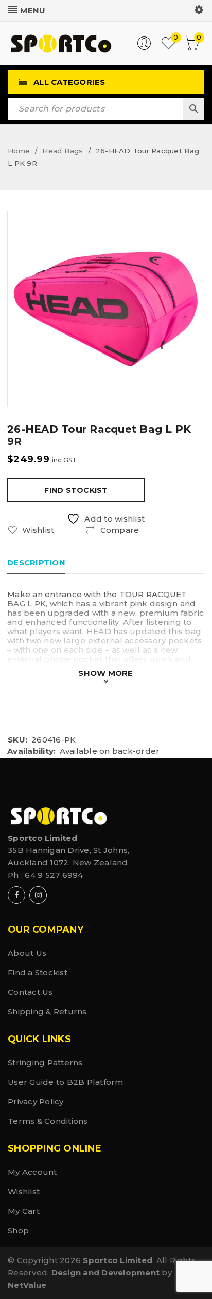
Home (19, 150)
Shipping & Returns (47, 1011)
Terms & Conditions (48, 1121)
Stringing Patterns (45, 1062)
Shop (18, 1230)
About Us (27, 953)
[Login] (144, 47)
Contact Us (30, 992)
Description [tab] (36, 562)
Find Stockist (76, 490)
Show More (105, 673)
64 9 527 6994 (54, 875)
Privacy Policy (36, 1101)
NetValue (27, 1285)
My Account (32, 1172)
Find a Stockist (37, 972)
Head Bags (62, 150)
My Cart (24, 1211)
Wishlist (24, 1191)
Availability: (31, 751)
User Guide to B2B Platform (65, 1082)
